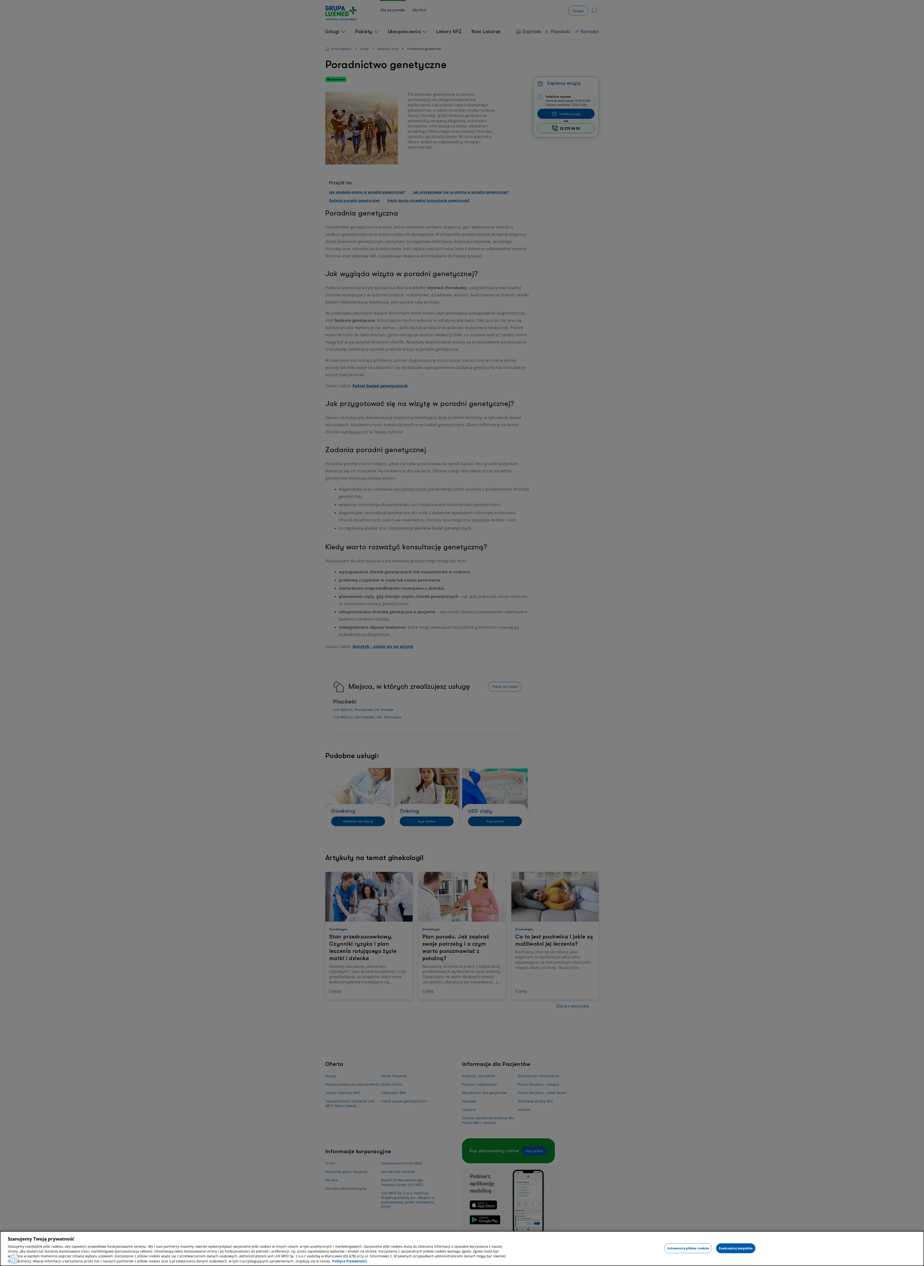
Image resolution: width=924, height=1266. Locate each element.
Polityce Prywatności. (350, 1261)
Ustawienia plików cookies (688, 1248)
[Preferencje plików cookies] (14, 1259)
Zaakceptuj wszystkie (736, 1248)
